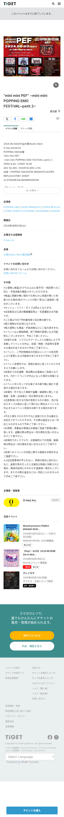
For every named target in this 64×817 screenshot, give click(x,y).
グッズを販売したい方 (42, 678)
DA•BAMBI (42, 211)
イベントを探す (12, 668)
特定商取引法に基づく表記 (18, 711)
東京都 (53, 111)
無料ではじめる (32, 635)
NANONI (55, 211)
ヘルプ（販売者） (40, 693)
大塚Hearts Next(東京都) (17, 254)
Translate (33, 761)
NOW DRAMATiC (31, 207)
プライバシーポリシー (16, 716)
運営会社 (9, 721)
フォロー (55, 500)
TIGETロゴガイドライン (43, 683)
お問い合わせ (38, 698)
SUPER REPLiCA (51, 207)
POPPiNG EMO (12, 207)
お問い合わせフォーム (15, 273)
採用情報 (9, 726)
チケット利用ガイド (15, 673)
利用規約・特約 (12, 706)
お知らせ (36, 668)
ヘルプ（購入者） (40, 688)
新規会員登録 (11, 678)
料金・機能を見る (32, 645)
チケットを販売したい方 (43, 673)
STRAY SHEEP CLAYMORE (19, 211)
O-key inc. (9, 240)
